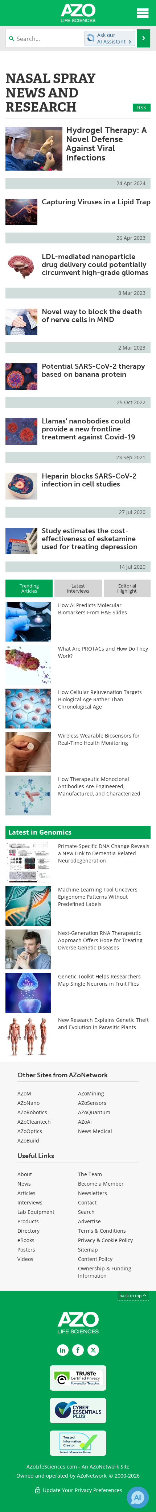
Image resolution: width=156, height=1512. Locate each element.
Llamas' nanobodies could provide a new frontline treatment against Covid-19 (88, 429)
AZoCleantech (34, 1121)
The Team (90, 1174)
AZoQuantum (94, 1112)
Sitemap (88, 1249)
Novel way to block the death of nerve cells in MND (92, 315)
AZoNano (28, 1102)
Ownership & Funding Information (104, 1272)
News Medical (95, 1131)
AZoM (24, 1093)
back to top (131, 1295)
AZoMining (91, 1093)
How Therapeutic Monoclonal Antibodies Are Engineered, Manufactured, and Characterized (99, 786)
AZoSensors (92, 1102)
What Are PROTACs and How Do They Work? (103, 652)
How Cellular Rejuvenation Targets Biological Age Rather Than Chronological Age (100, 699)
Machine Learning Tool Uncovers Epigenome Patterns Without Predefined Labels (97, 896)
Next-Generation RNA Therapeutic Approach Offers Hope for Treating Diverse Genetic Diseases (100, 940)
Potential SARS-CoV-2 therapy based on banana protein (93, 370)
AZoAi (85, 1121)
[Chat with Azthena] (138, 1497)
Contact (87, 1202)
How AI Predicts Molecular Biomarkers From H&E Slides (92, 609)
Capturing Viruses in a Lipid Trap (96, 201)
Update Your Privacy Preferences (81, 1490)
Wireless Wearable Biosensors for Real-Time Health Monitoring (99, 739)
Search (86, 1211)
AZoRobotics (32, 1112)
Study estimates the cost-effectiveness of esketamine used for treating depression (89, 538)
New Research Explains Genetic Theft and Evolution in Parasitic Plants (103, 1023)
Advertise (89, 1221)
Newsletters (92, 1193)
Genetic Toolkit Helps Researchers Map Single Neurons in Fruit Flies (99, 980)
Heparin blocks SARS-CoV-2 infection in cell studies (89, 480)
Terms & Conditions (102, 1230)
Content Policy (95, 1259)
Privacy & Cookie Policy (105, 1240)
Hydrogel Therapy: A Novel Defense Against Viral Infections (106, 144)
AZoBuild (28, 1140)
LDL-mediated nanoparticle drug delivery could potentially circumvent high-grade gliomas (95, 264)
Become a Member (101, 1183)
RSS (141, 107)
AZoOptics (29, 1131)
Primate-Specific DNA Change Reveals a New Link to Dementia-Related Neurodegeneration (103, 853)
